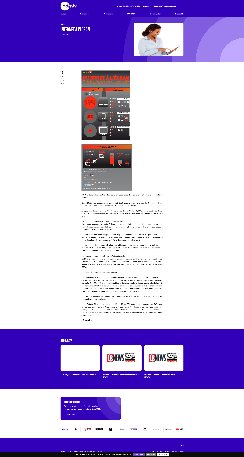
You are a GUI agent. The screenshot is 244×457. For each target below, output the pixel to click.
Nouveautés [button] (84, 14)
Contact (146, 6)
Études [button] (63, 14)
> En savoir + (86, 320)
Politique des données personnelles (84, 452)
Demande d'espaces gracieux (165, 6)
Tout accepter (139, 454)
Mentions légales (66, 452)
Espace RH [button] (179, 14)
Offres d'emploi (72, 402)
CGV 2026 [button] (131, 14)
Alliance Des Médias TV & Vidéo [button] (129, 6)
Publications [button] (108, 14)
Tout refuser (151, 454)
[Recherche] (181, 6)
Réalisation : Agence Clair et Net (173, 452)
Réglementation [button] (155, 14)
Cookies (99, 452)
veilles (63, 24)
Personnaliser (163, 454)
